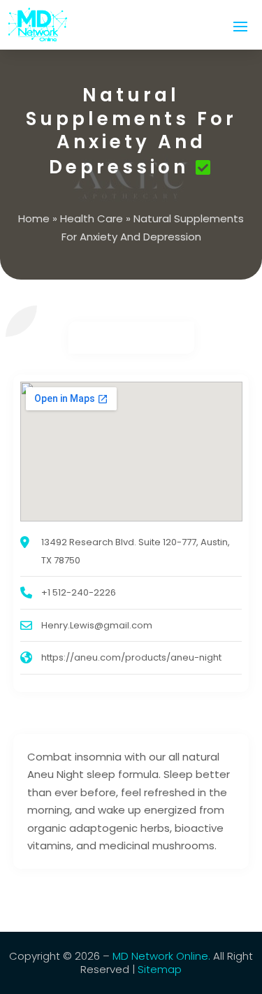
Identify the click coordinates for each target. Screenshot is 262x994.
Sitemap (160, 969)
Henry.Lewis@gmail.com (96, 625)
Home (34, 218)
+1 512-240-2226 (78, 592)
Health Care (91, 218)
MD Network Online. (161, 956)
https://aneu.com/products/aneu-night (131, 657)
